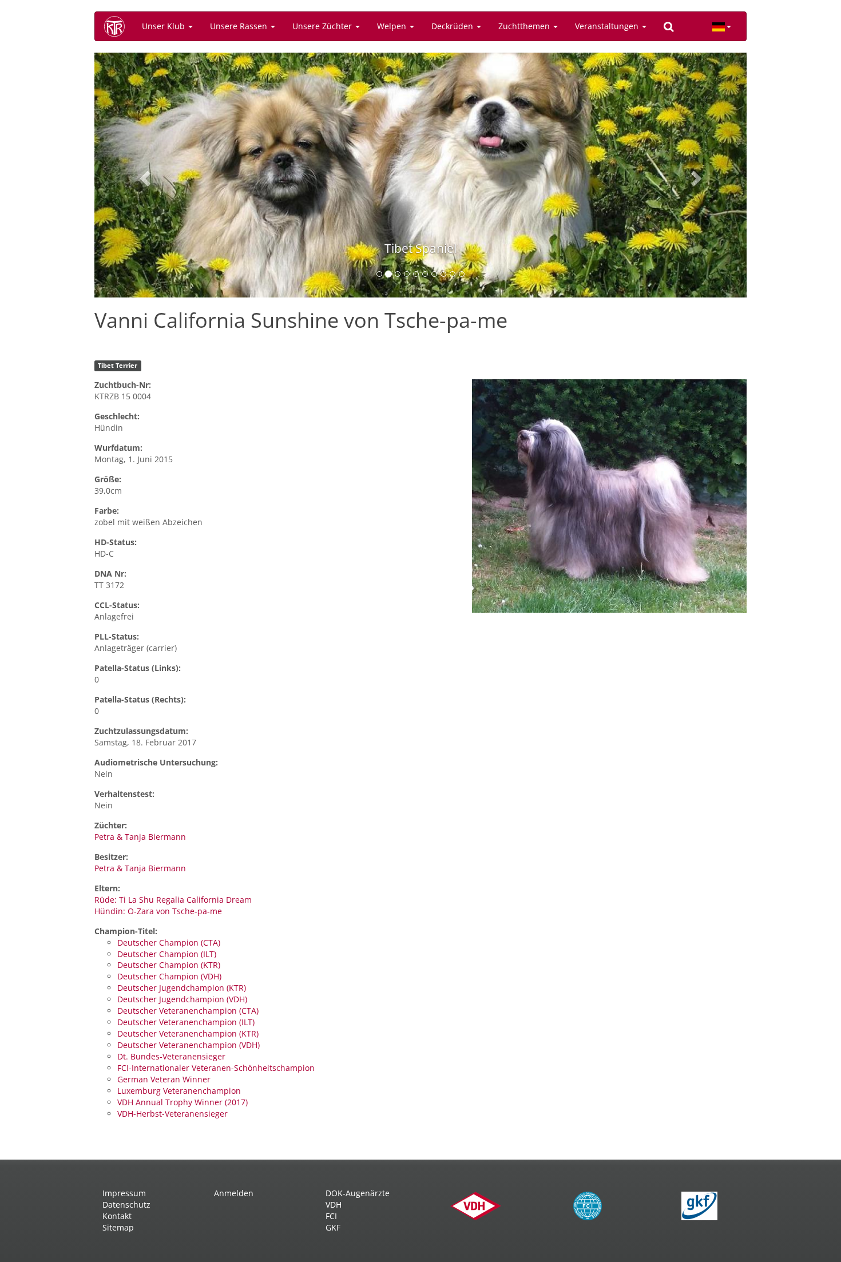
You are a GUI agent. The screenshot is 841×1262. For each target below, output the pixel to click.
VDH (334, 1204)
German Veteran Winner (164, 1079)
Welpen (392, 26)
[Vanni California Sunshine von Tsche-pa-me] (609, 496)
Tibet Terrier (117, 366)
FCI (331, 1216)
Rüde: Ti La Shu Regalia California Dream (173, 899)
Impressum (124, 1193)
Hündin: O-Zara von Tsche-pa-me (158, 911)
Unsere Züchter (323, 26)
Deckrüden (453, 26)
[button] (143, 175)
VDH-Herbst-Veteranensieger (172, 1113)
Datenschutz (126, 1204)
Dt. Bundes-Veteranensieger (171, 1056)
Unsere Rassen (239, 26)
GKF (333, 1227)
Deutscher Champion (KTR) (168, 964)
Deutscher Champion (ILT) (166, 954)
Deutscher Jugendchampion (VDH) (182, 999)
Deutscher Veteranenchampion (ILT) (186, 1022)
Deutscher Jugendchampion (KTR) (181, 987)
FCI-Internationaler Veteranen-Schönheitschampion (216, 1067)
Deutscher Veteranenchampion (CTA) (188, 1010)
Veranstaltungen (608, 26)
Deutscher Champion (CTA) (168, 942)
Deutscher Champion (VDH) (169, 976)
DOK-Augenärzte (358, 1193)
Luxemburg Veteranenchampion (179, 1090)
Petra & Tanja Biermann (140, 836)
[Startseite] (118, 26)
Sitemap (118, 1227)
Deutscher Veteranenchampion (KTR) (188, 1033)
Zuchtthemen (525, 26)
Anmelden (233, 1193)
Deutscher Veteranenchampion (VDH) (188, 1044)
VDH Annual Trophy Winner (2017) (182, 1102)
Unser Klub (164, 26)
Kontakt (117, 1216)
